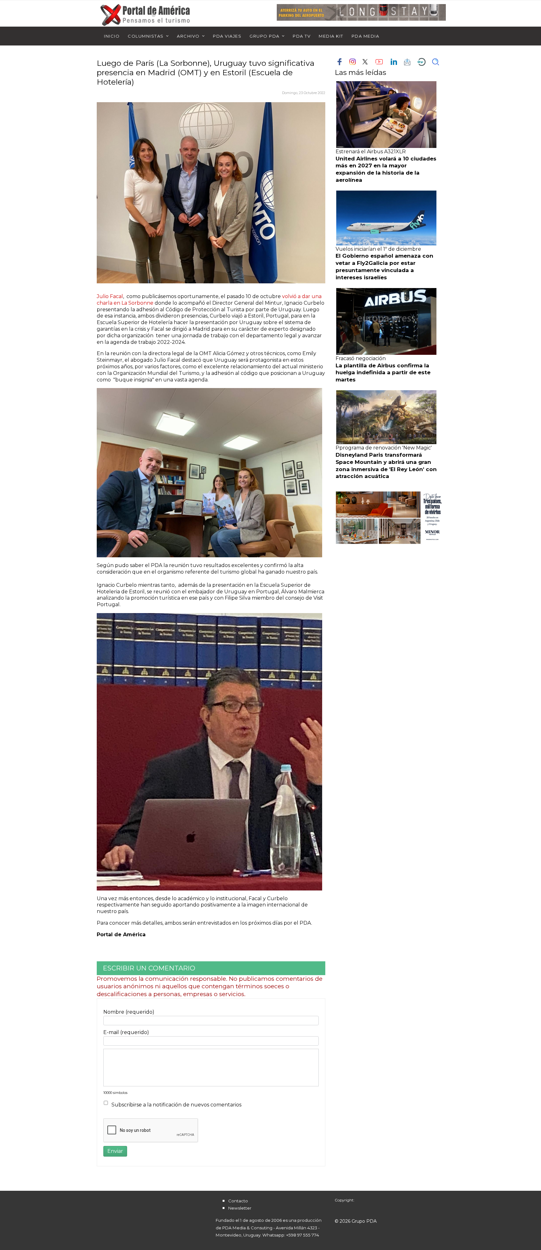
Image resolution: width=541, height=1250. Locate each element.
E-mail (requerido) (126, 1032)
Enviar (115, 1151)
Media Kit (331, 36)
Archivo (188, 36)
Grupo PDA (265, 36)
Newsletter (239, 1208)
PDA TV (302, 36)
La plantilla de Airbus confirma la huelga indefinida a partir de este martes (383, 372)
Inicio (112, 36)
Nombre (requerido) (128, 1012)
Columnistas (146, 36)
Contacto (238, 1200)
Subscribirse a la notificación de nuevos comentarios (176, 1105)
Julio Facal (110, 296)
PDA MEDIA (365, 36)
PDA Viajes (227, 36)
